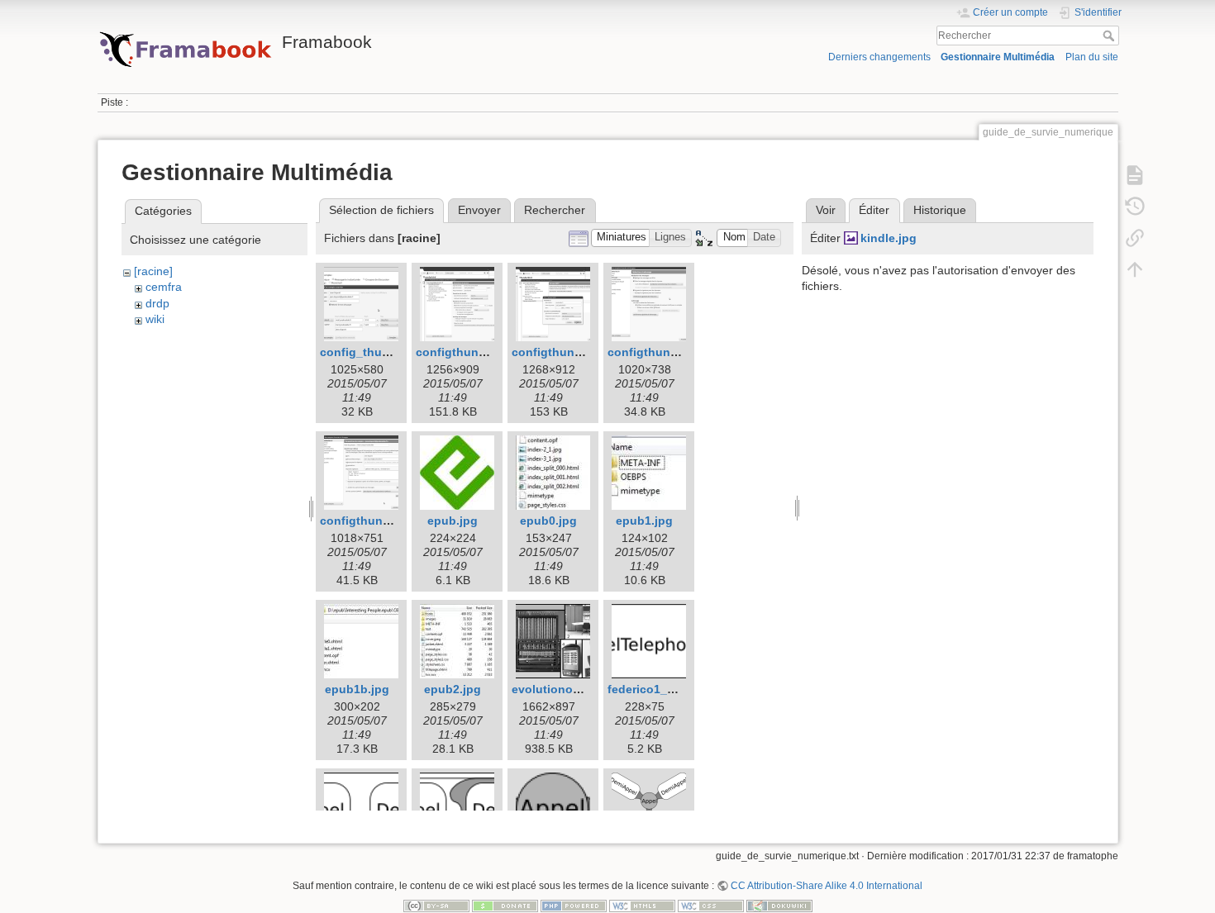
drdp (157, 303)
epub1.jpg (644, 520)
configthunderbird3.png (579, 352)
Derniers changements (879, 57)
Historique (939, 209)
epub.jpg (452, 520)
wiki (154, 319)
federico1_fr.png (654, 689)
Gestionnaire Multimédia (998, 57)
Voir (826, 209)
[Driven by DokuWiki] (779, 905)
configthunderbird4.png (675, 352)
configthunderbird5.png (387, 520)
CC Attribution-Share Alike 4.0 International (826, 886)
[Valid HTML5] (642, 905)
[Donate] (505, 905)
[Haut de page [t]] (1135, 269)
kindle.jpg (888, 238)
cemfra (163, 286)
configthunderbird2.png (483, 352)
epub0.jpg (548, 520)
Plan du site (1091, 57)
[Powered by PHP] (574, 905)
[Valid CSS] (711, 905)
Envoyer (479, 209)
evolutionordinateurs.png (584, 689)
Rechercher (1110, 35)
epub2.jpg (452, 689)
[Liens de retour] (1135, 238)
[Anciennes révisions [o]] (1135, 206)
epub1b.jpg (357, 689)
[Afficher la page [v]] (1135, 175)
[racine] (153, 271)
